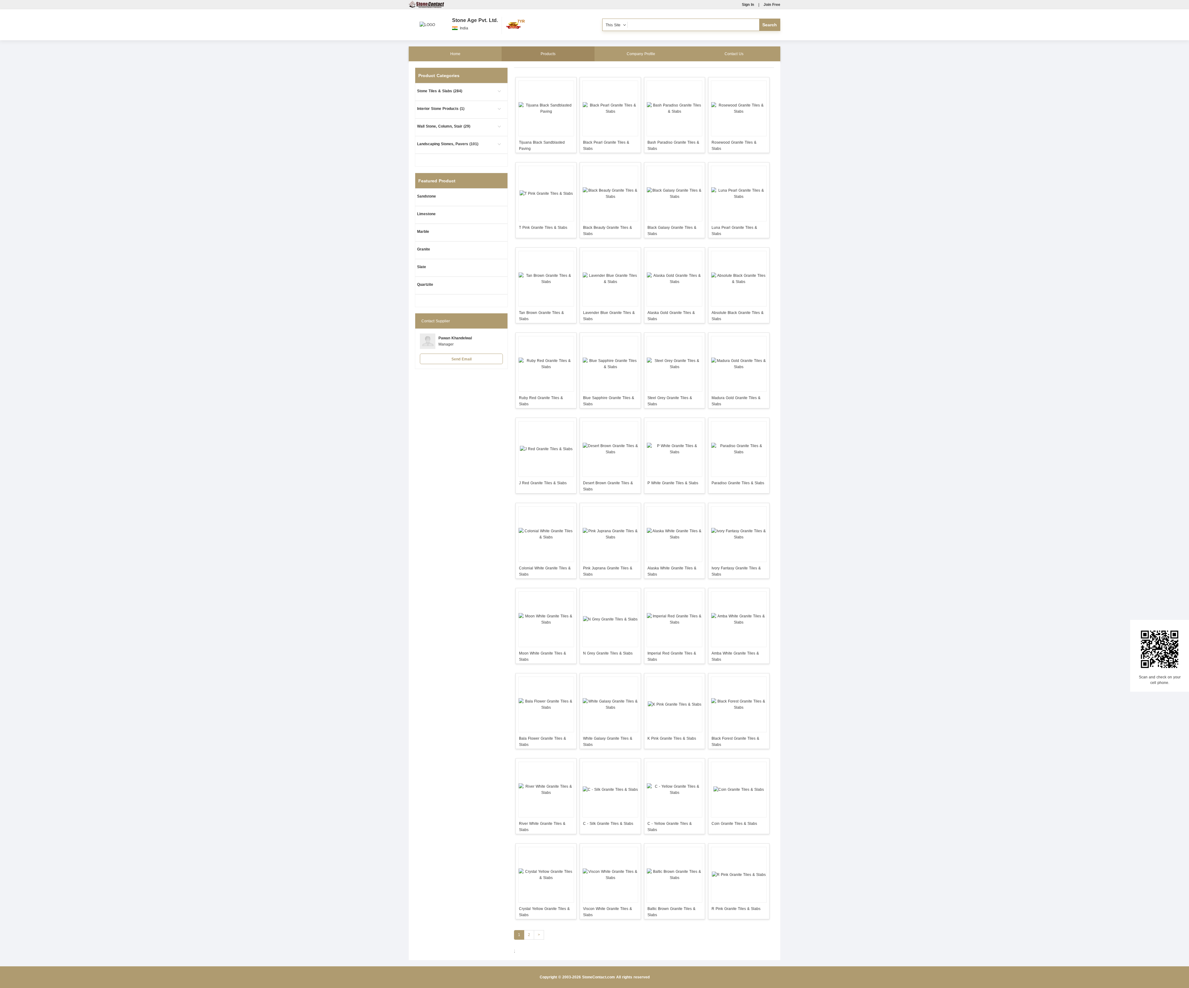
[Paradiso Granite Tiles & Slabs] (738, 449)
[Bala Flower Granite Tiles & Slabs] (546, 704)
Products (548, 54)
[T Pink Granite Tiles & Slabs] (546, 193)
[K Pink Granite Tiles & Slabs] (674, 704)
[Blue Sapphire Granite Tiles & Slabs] (610, 364)
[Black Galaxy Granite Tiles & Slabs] (674, 193)
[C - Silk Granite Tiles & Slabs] (610, 789)
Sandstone (426, 196)
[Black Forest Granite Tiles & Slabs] (738, 704)
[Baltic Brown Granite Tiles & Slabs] (674, 875)
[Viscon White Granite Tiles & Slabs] (610, 875)
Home (455, 54)
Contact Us (734, 54)
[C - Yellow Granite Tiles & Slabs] (674, 789)
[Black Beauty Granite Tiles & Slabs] (610, 193)
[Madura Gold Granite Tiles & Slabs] (738, 364)
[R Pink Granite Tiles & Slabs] (738, 875)
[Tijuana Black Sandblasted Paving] (546, 108)
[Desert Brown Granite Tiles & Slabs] (610, 449)
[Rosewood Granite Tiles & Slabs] (738, 108)
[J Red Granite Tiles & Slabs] (546, 449)
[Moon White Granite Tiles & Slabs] (546, 619)
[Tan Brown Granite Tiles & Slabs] (546, 279)
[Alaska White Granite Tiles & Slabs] (674, 534)
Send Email (461, 359)
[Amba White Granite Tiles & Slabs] (738, 619)
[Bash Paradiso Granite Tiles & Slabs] (674, 108)
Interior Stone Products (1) (440, 109)
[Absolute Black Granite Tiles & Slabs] (738, 279)
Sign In (748, 4)
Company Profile (641, 54)
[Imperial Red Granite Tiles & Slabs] (674, 619)
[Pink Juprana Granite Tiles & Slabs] (610, 534)
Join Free (772, 4)
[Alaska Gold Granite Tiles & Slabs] (674, 279)
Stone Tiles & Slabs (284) (439, 91)
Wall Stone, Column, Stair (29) (443, 126)
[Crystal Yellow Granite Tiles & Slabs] (546, 875)
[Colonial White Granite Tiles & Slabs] (546, 534)
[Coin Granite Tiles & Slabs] (738, 789)
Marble (423, 231)
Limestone (426, 214)
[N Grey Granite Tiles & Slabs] (610, 619)
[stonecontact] (426, 7)
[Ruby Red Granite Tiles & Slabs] (546, 364)
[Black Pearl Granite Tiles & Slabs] (610, 108)
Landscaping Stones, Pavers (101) (447, 144)
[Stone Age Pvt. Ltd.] (427, 21)
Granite (423, 249)
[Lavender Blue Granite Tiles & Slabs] (610, 279)
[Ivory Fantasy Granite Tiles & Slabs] (738, 534)
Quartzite (425, 284)
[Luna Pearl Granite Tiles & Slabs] (738, 193)
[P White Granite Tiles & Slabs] (674, 449)
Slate (421, 267)
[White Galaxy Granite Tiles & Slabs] (610, 704)
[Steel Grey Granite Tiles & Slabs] (674, 364)
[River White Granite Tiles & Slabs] (546, 789)
